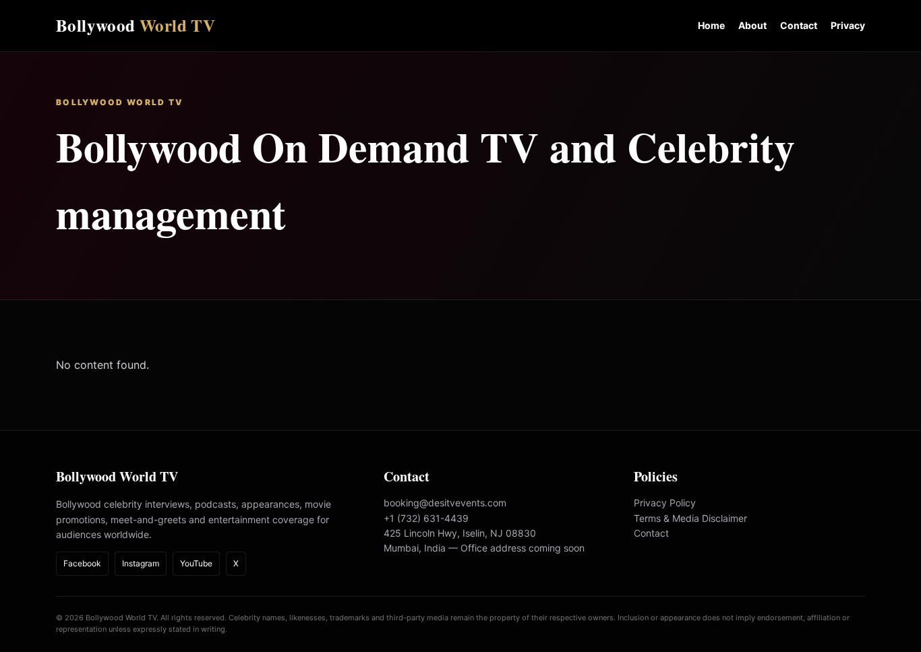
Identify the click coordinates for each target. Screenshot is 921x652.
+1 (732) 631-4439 (426, 518)
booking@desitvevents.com (445, 502)
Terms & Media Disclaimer (690, 518)
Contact (798, 25)
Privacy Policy (665, 502)
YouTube (196, 563)
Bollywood (135, 25)
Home (711, 25)
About (752, 25)
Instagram (140, 563)
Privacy (848, 25)
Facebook (82, 563)
